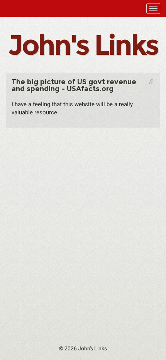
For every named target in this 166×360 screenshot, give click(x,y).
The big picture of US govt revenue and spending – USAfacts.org (74, 85)
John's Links (83, 45)
